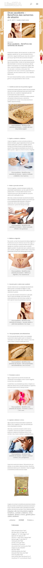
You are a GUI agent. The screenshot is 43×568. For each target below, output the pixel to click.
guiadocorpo (25, 228)
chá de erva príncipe (18, 509)
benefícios (11, 513)
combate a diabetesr (21, 513)
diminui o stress (20, 514)
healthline (25, 176)
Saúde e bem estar (23, 20)
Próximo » (30, 520)
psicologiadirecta (25, 457)
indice (22, 410)
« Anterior (12, 520)
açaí (10, 507)
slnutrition (27, 365)
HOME (21, 520)
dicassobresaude (25, 274)
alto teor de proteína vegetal (23, 511)
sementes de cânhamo (29, 506)
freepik (28, 324)
